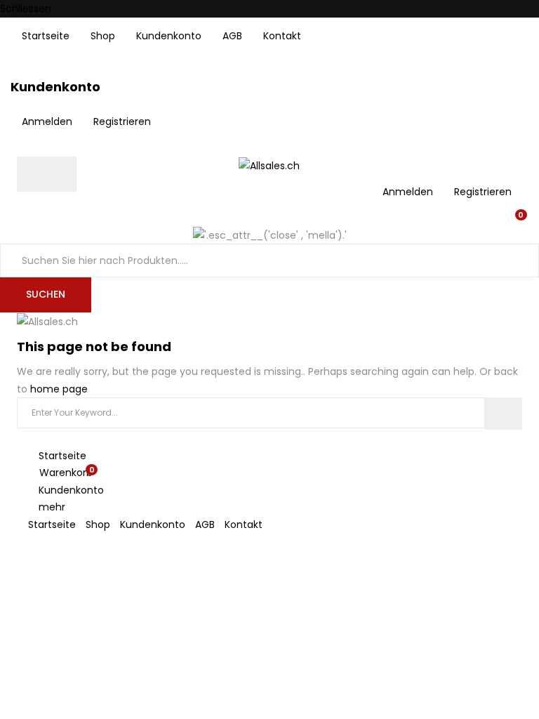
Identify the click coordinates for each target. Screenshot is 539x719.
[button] (518, 217)
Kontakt (282, 36)
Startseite (45, 36)
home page (59, 389)
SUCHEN (45, 294)
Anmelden (47, 121)
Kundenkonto (168, 36)
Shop (103, 36)
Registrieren (122, 121)
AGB (232, 36)
